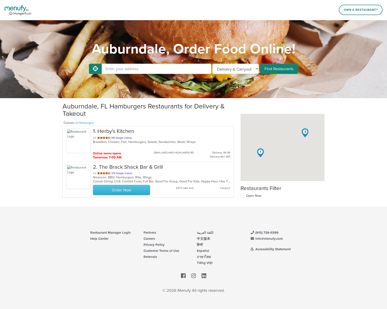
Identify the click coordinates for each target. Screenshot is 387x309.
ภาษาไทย (204, 257)
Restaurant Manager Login (110, 233)
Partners (150, 233)
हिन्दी (200, 245)
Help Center (99, 239)
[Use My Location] (95, 69)
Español (203, 251)
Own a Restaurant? (361, 10)
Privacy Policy (154, 245)
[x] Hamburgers (84, 122)
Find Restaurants (278, 68)
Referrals (150, 257)
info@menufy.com (268, 239)
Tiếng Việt (205, 263)
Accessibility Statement (272, 249)
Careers (149, 239)
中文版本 (203, 239)
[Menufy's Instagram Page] (193, 275)
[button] (260, 152)
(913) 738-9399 (266, 233)
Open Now (253, 196)
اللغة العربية (205, 233)
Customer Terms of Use (161, 251)
